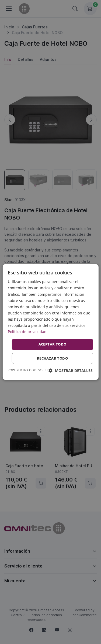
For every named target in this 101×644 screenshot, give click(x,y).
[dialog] (50, 322)
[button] (70, 370)
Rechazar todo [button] (52, 358)
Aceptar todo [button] (53, 344)
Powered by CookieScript (28, 370)
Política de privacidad (27, 331)
